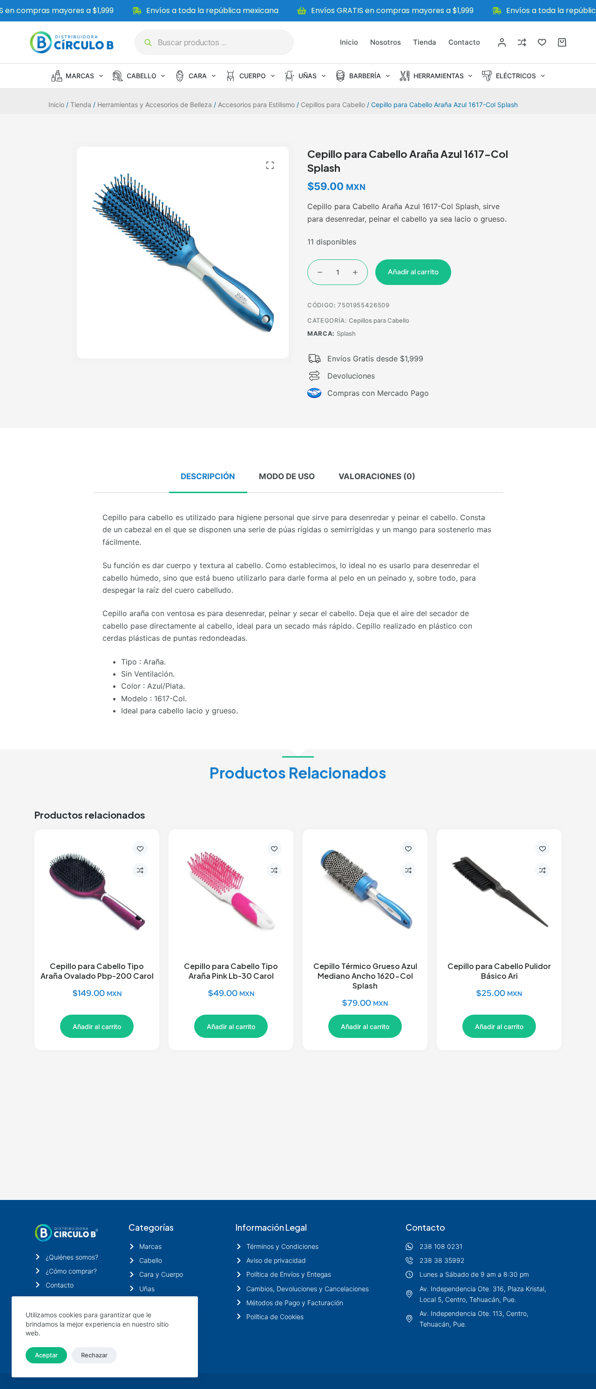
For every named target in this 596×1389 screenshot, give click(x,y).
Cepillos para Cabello (333, 104)
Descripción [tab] (208, 476)
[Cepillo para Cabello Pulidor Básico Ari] (499, 891)
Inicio (349, 42)
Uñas (307, 76)
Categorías (151, 1227)
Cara (198, 76)
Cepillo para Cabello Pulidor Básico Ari (499, 971)
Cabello (141, 76)
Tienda (424, 42)
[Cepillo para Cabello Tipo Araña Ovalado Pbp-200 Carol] (97, 891)
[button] (270, 165)
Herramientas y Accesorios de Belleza (154, 104)
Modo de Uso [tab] (287, 476)
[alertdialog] (298, 10)
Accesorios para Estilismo (256, 104)
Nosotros (385, 42)
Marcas (80, 76)
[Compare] (522, 42)
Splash (346, 333)
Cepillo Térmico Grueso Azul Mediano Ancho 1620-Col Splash (365, 975)
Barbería (365, 76)
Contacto (464, 42)
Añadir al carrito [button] (97, 1026)
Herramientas (438, 76)
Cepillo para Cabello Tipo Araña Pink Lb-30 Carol (231, 971)
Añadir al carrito (413, 272)
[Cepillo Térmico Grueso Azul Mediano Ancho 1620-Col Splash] (365, 891)
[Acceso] (502, 42)
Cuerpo (252, 76)
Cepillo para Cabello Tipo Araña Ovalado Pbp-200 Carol (97, 971)
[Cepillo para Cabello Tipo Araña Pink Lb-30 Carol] (231, 891)
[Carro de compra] (562, 42)
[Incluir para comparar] (140, 870)
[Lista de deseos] (542, 42)
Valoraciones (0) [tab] (377, 476)
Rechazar (94, 1355)
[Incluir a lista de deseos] (140, 848)
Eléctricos (516, 76)
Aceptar (46, 1355)
